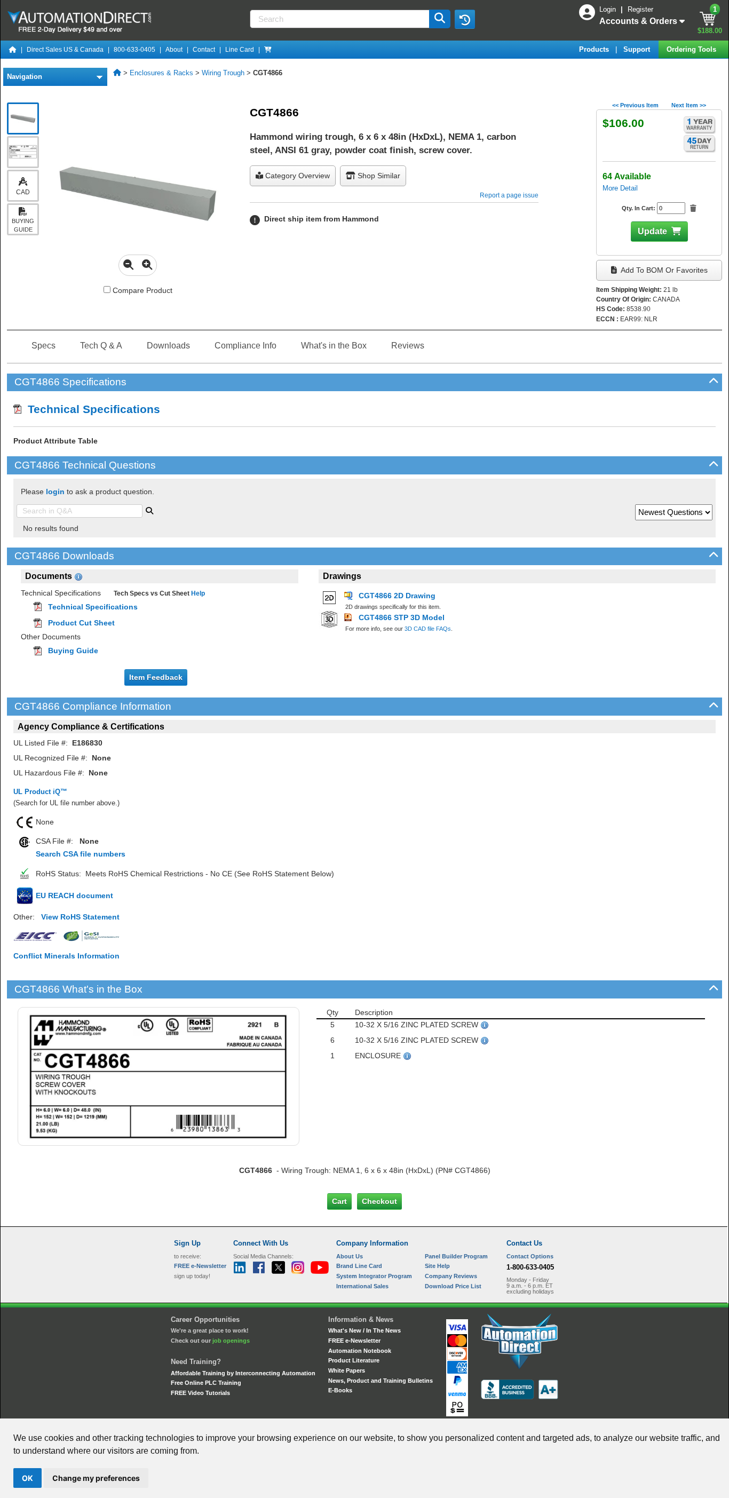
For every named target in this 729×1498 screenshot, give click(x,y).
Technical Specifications (90, 409)
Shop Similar (377, 175)
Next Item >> (688, 105)
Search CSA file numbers (80, 854)
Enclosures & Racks (161, 73)
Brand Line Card (359, 1266)
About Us (349, 1256)
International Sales (362, 1286)
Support (637, 49)
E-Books (340, 1390)
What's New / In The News (364, 1330)
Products (595, 49)
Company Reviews (451, 1276)
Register (640, 9)
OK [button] (27, 1478)
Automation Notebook (359, 1351)
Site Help (437, 1266)
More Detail (620, 188)
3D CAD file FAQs (428, 628)
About (174, 49)
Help (197, 593)
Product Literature (353, 1360)
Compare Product (141, 290)
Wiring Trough (223, 73)
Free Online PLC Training (206, 1383)
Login (608, 9)
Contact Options (529, 1256)
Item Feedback (156, 677)
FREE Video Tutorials (200, 1393)
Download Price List (453, 1286)
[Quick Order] (268, 49)
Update (652, 231)
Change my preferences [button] (96, 1478)
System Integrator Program (374, 1276)
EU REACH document (74, 895)
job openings (231, 1340)
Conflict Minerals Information (66, 956)
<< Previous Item (635, 105)
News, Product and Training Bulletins (380, 1380)
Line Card (239, 49)
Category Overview (296, 175)
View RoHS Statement (80, 917)
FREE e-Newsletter (354, 1340)
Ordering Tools (692, 49)
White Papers (346, 1370)
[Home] (13, 49)
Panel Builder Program (456, 1256)
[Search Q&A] (149, 509)
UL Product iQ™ (40, 792)
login (55, 491)
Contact (204, 49)
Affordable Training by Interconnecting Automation (243, 1373)
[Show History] (465, 19)
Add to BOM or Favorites (663, 270)
